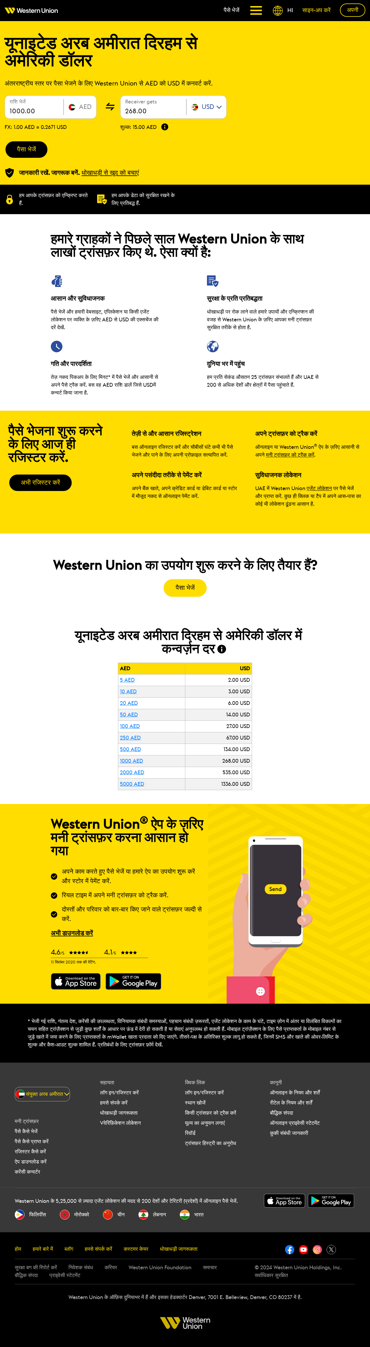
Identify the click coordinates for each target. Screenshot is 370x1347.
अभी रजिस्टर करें (40, 482)
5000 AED (132, 784)
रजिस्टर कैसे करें (30, 1151)
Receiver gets (141, 101)
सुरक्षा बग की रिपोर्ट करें (36, 1267)
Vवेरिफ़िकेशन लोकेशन (120, 1123)
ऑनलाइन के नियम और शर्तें (295, 1092)
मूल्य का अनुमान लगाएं (205, 1123)
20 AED (129, 703)
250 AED (130, 737)
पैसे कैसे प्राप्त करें (32, 1141)
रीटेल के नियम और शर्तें (291, 1102)
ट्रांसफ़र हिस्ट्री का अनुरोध (210, 1143)
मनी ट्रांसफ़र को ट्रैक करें (290, 454)
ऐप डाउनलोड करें (31, 1161)
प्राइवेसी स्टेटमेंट (64, 1275)
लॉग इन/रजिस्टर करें (119, 1092)
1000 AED (131, 761)
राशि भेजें (18, 101)
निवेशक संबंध (81, 1267)
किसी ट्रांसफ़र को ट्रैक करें (210, 1113)
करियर (111, 1267)
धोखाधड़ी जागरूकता (119, 1113)
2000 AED (132, 772)
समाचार (210, 1267)
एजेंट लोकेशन (319, 488)
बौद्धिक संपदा (281, 1113)
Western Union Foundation (160, 1267)
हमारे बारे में (43, 1249)
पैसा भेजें (26, 149)
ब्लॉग (68, 1249)
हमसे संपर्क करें (113, 1102)
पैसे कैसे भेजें (26, 1131)
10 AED (128, 691)
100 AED (130, 726)
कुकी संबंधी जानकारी (289, 1133)
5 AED (127, 680)
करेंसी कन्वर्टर (27, 1171)
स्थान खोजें (195, 1102)
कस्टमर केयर (136, 1249)
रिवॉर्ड (190, 1133)
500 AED (130, 749)
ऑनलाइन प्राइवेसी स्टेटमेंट (295, 1123)
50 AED (129, 714)
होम (18, 1249)
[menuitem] (33, 10)
